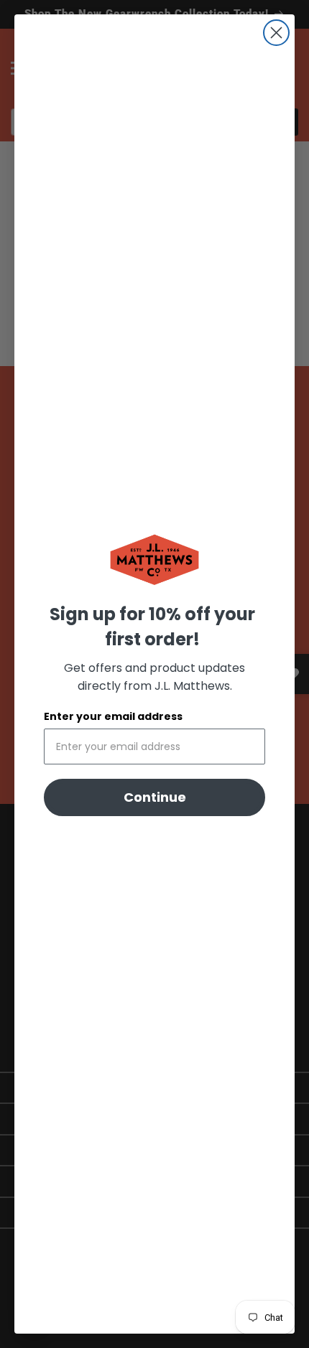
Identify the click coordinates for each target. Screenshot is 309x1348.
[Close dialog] (276, 32)
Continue (155, 797)
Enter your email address (113, 716)
